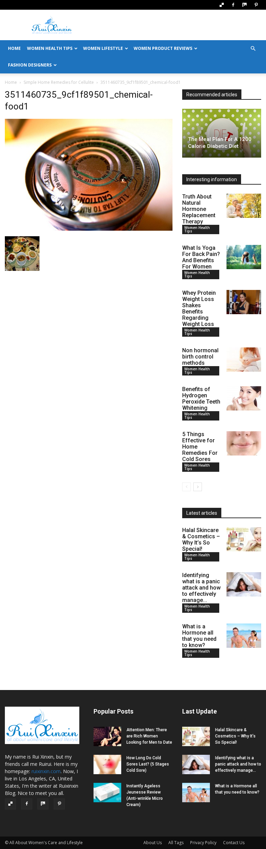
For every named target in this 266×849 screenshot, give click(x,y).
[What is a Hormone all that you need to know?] (244, 636)
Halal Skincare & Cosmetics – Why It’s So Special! (201, 539)
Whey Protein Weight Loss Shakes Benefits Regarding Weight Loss (199, 308)
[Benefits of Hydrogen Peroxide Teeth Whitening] (244, 398)
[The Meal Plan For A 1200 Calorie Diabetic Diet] (221, 133)
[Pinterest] (256, 5)
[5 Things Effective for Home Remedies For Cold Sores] (244, 443)
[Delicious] (221, 5)
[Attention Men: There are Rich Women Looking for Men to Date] (107, 736)
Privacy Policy (203, 843)
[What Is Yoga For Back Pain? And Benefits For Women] (244, 257)
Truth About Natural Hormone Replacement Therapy (198, 209)
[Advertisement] (180, 25)
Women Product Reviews (163, 48)
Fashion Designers (30, 65)
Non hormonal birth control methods (200, 356)
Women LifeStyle (103, 48)
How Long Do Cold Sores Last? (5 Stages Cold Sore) (147, 764)
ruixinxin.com (46, 771)
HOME (14, 48)
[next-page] (197, 487)
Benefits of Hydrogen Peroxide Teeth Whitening (201, 398)
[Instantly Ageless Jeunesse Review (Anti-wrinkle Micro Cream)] (107, 792)
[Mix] (244, 5)
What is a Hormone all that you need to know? (199, 635)
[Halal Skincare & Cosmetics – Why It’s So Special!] (244, 539)
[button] (253, 48)
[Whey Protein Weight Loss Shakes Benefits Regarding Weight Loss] (244, 302)
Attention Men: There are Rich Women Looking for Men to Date (149, 736)
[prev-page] (186, 487)
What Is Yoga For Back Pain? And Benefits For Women (201, 257)
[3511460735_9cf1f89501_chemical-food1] (88, 229)
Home (11, 82)
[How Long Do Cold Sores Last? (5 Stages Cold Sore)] (107, 764)
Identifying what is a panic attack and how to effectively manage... (201, 587)
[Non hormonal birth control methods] (244, 359)
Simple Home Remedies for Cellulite (59, 82)
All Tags (176, 843)
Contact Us (234, 843)
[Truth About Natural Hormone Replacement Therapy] (244, 206)
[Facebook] (233, 5)
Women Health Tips (49, 48)
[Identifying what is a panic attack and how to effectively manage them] (244, 584)
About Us (152, 843)
